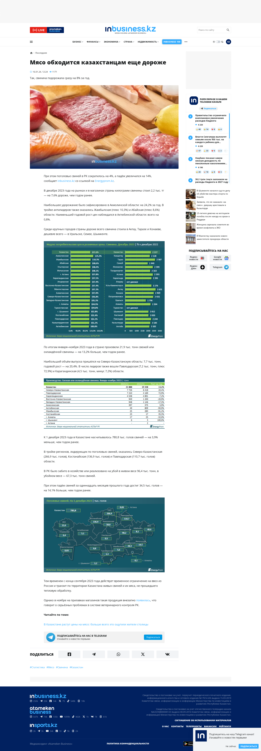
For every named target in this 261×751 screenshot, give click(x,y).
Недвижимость (147, 41)
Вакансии (210, 726)
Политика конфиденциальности (128, 743)
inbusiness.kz (66, 181)
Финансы (92, 41)
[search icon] (228, 30)
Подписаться (248, 746)
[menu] (31, 41)
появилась (143, 600)
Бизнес (76, 41)
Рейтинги (225, 726)
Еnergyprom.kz (104, 181)
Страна (128, 41)
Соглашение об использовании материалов (203, 720)
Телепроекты (194, 726)
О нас (165, 726)
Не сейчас (231, 746)
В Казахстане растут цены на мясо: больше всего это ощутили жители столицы (96, 624)
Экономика (111, 41)
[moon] (222, 42)
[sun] (214, 42)
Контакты (177, 726)
